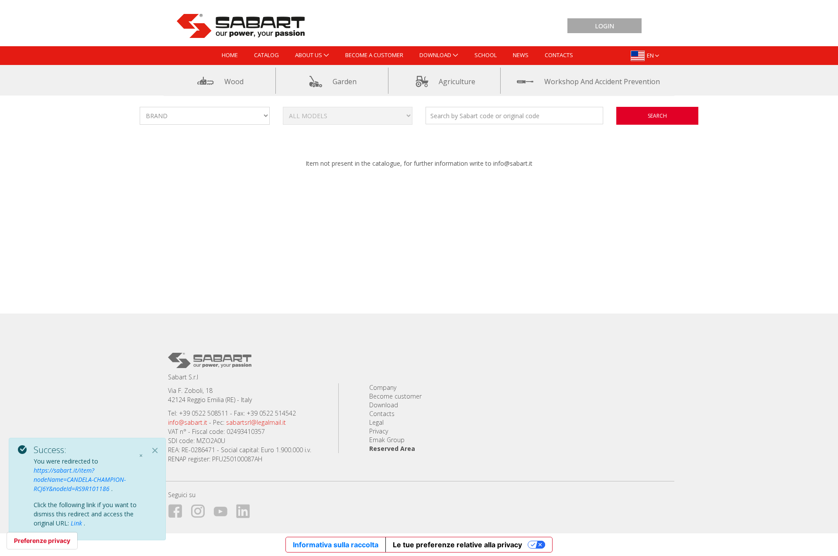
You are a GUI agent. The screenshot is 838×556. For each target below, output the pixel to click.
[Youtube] (223, 509)
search (657, 115)
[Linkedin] (246, 509)
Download (383, 405)
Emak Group (387, 440)
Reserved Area (392, 448)
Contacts (382, 413)
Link (77, 523)
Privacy (378, 431)
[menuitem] (230, 55)
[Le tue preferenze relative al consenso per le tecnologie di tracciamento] (42, 540)
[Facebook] (178, 509)
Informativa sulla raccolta (335, 544)
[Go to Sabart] (241, 24)
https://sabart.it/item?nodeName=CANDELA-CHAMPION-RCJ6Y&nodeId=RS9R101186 (80, 479)
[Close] (155, 450)
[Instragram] (201, 509)
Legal (376, 422)
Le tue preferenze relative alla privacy (457, 544)
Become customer (395, 396)
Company (382, 387)
